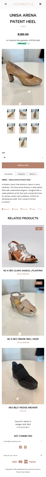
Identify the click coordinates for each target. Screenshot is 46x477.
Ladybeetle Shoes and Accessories (28, 469)
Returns (33, 174)
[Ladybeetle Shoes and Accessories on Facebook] (20, 447)
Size (3, 153)
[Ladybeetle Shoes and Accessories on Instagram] (25, 447)
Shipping (21, 174)
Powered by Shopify (23, 472)
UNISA (23, 26)
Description (8, 174)
